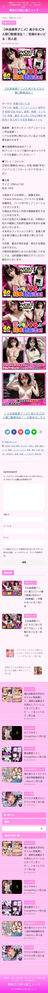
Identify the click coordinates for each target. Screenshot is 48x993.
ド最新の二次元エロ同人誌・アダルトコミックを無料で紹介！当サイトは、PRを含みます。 (24, 979)
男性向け (10, 454)
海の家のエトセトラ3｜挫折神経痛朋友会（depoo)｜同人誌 (35, 777)
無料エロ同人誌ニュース (24, 10)
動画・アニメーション (17, 450)
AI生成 (7, 446)
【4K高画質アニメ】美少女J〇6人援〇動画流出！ (24, 90)
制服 (36, 446)
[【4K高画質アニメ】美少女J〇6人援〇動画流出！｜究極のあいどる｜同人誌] (27, 432)
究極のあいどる (21, 103)
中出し (31, 446)
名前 (6, 514)
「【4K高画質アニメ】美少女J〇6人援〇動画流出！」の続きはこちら (24, 415)
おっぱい (24, 446)
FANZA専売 (15, 446)
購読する (11, 815)
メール (7, 526)
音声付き (38, 454)
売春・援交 (31, 450)
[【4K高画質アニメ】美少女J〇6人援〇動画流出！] (24, 295)
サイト (6, 537)
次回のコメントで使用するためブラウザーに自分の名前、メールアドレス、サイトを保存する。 (23, 552)
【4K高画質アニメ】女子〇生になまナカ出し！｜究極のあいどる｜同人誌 (33, 628)
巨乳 (38, 450)
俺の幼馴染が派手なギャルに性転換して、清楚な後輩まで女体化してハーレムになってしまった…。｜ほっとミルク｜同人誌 (34, 704)
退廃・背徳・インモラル (24, 454)
